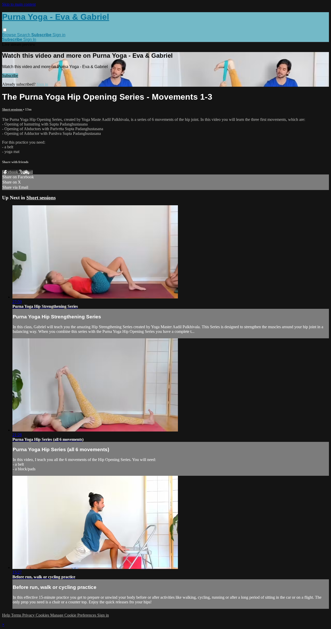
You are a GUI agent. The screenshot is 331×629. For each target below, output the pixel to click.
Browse (9, 35)
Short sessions (12, 109)
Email (28, 172)
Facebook (10, 172)
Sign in (58, 35)
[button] (4, 30)
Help (6, 615)
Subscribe (10, 75)
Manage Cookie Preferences (73, 615)
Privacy (29, 615)
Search (24, 35)
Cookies (43, 615)
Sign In (29, 39)
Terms (16, 615)
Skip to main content (19, 4)
